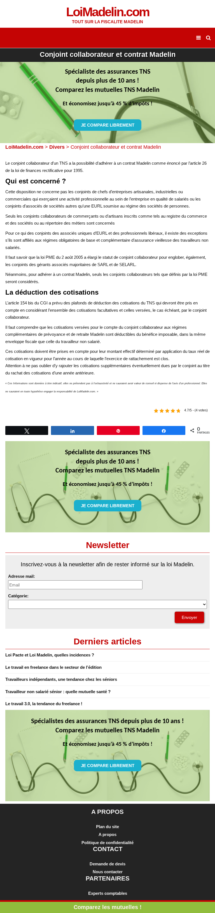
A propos (107, 834)
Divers (57, 147)
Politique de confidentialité (107, 842)
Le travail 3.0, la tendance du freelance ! (43, 703)
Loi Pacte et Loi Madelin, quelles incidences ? (49, 655)
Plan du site (107, 826)
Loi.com (107, 12)
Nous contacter (108, 871)
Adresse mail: (21, 576)
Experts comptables (107, 893)
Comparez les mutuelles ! (108, 907)
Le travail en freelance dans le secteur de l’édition (53, 667)
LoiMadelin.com (24, 147)
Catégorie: (18, 595)
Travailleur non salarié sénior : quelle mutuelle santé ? (58, 691)
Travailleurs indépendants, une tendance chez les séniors (61, 679)
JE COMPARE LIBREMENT (107, 125)
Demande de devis (107, 863)
